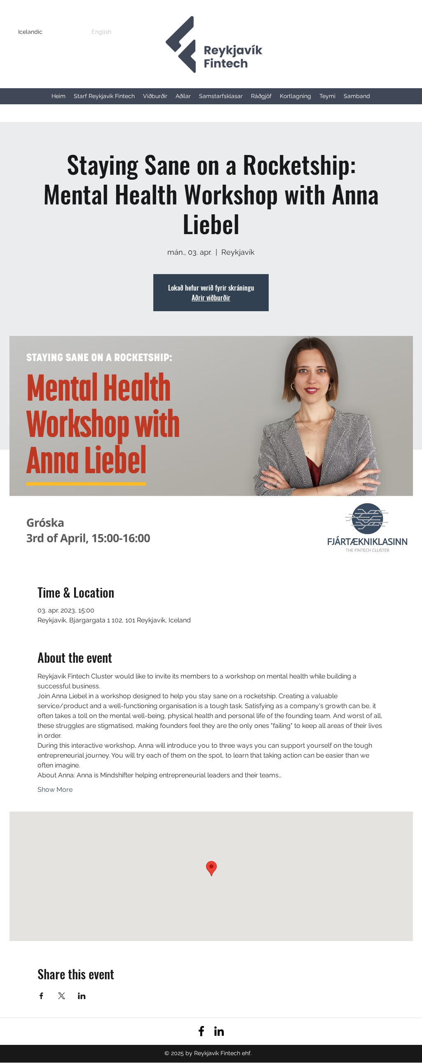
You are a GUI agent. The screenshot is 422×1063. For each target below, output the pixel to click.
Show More (55, 789)
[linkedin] (219, 1031)
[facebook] (201, 1031)
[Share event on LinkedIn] (82, 996)
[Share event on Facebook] (41, 996)
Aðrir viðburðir (211, 298)
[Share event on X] (62, 996)
